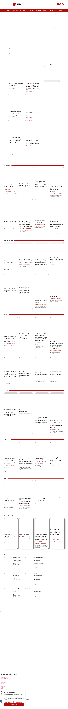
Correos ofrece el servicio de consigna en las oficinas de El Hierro (10, 290)
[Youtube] (63, 4)
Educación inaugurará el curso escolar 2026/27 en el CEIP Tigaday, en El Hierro (25, 261)
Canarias (31, 10)
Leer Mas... (35, 569)
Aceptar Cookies (14, 704)
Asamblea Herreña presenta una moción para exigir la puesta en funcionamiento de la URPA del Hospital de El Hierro (41, 263)
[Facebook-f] (58, 4)
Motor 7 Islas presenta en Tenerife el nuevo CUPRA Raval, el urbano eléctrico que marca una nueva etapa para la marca (56, 424)
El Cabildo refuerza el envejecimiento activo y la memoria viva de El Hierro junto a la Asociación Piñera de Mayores (33, 112)
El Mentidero (38, 10)
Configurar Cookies (8, 702)
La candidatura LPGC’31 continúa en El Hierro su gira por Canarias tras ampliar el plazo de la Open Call (25, 291)
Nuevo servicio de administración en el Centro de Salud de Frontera (10, 536)
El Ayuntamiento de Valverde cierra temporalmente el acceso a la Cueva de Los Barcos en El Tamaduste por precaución (56, 225)
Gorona (44, 10)
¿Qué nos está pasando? (24, 534)
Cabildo (25, 10)
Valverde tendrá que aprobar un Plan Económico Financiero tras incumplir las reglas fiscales (17, 560)
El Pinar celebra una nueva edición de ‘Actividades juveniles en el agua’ (15, 113)
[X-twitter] (60, 4)
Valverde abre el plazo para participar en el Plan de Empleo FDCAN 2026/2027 (32, 142)
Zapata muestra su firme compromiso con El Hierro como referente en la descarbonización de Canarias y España (41, 500)
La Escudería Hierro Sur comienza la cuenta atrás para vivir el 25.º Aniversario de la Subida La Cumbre (17, 591)
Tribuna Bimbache (52, 10)
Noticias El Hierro (17, 10)
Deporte (60, 10)
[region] (14, 699)
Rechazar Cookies (19, 702)
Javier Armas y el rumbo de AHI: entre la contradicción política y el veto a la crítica (25, 461)
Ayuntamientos (8, 10)
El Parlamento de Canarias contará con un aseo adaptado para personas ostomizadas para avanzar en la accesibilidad (10, 412)
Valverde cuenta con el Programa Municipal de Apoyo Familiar (40, 220)
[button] (8, 29)
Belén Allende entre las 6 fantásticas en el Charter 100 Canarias (41, 300)
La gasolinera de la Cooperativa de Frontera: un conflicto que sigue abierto (41, 460)
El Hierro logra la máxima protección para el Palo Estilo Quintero (56, 294)
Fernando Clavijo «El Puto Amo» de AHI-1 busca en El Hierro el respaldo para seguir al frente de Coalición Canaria (56, 460)
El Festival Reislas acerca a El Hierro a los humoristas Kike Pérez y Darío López (10, 262)
